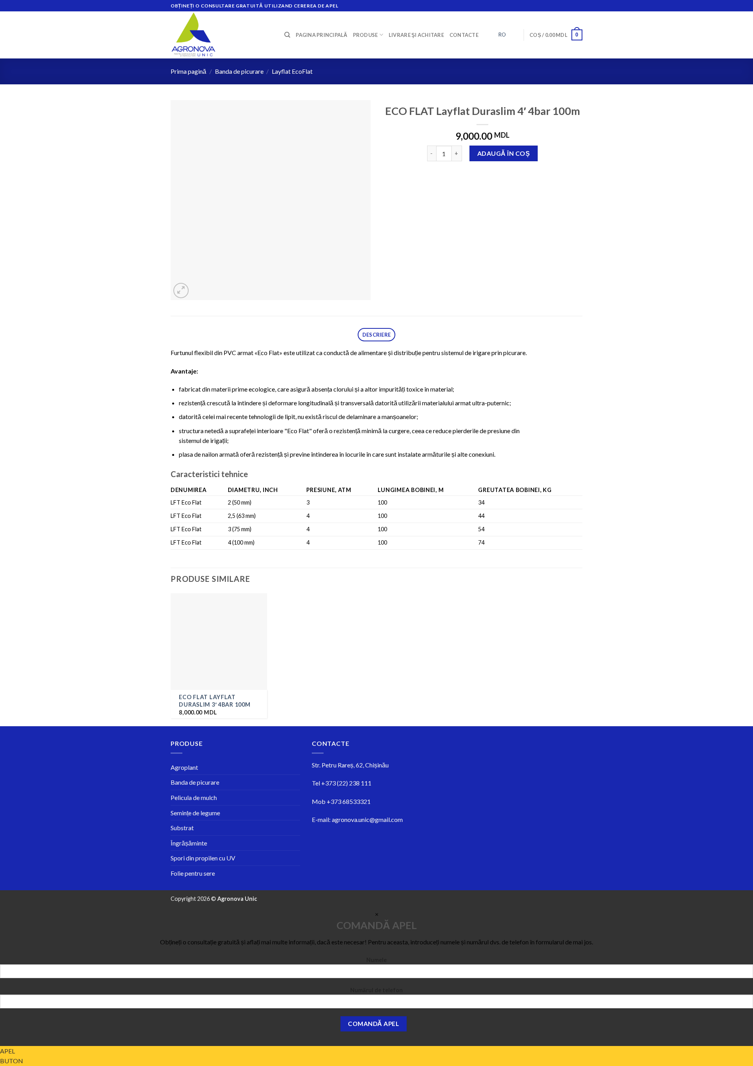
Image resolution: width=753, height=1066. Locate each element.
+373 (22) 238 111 (346, 783)
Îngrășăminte (189, 843)
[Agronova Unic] (222, 34)
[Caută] (287, 34)
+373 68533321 (349, 801)
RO (502, 34)
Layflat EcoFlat (292, 71)
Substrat (182, 827)
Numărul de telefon (376, 990)
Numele (376, 960)
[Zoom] (181, 290)
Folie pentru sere (193, 873)
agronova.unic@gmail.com (367, 819)
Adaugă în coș (503, 153)
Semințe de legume (195, 812)
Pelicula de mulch (194, 797)
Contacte (463, 35)
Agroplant (184, 767)
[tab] (376, 335)
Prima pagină (188, 71)
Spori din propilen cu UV (203, 858)
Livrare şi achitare (416, 35)
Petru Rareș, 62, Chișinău (355, 765)
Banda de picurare (239, 71)
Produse (365, 35)
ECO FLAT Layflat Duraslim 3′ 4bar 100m (214, 701)
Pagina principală (321, 35)
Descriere (376, 335)
